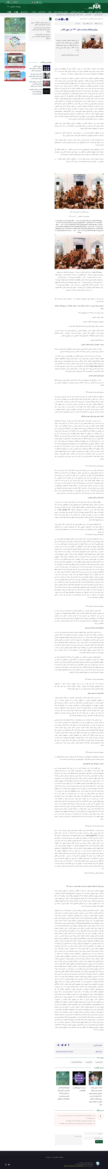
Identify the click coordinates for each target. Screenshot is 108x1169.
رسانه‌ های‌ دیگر (24, 12)
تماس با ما (55, 1157)
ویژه (57, 15)
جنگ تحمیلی (99, 1062)
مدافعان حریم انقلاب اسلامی (61, 12)
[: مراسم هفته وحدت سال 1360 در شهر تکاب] (56, 19)
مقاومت (50, 12)
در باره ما (48, 1157)
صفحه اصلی (97, 12)
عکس (15, 12)
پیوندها (61, 1157)
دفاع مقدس (89, 1062)
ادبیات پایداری (42, 12)
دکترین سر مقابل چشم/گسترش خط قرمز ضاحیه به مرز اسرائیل (41, 36)
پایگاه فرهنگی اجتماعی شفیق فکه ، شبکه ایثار (73, 1166)
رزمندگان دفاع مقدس (77, 1062)
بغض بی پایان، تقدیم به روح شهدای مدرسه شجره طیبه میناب (35, 91)
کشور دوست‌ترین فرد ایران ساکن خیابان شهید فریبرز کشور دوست (41, 30)
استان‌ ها (34, 12)
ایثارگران (90, 12)
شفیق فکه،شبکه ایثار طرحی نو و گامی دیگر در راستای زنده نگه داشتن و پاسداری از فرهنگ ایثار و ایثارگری (63, 1093)
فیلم (8, 12)
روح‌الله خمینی (66, 123)
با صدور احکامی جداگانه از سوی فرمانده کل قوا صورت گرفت (40, 24)
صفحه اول (61, 15)
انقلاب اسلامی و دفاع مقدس (77, 12)
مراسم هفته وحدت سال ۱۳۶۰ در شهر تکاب (79, 30)
